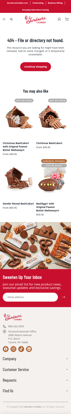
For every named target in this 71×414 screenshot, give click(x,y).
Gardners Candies (33, 406)
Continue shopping (35, 66)
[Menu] (4, 19)
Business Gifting (55, 3)
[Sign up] (63, 297)
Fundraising (38, 3)
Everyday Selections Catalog (35, 10)
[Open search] (11, 19)
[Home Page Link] (35, 19)
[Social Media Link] (6, 349)
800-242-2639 (16, 326)
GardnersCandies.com (17, 3)
